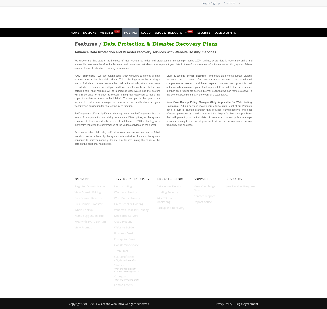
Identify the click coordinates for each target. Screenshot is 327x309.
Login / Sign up (211, 3)
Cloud (146, 32)
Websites (109, 32)
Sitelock (119, 265)
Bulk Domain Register (89, 198)
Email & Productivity (173, 32)
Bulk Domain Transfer (89, 204)
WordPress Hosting (127, 198)
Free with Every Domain (90, 221)
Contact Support (204, 196)
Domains (89, 32)
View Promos (83, 227)
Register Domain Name (90, 186)
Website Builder (124, 227)
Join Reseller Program (240, 186)
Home (75, 32)
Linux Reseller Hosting (128, 204)
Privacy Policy (223, 304)
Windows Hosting (125, 192)
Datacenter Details (168, 186)
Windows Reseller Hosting (131, 210)
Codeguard (121, 276)
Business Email (123, 233)
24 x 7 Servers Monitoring (166, 200)
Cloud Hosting (123, 221)
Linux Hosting (123, 186)
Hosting (130, 32)
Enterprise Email (124, 239)
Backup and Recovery (170, 208)
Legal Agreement (247, 304)
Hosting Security (167, 192)
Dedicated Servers (126, 215)
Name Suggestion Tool (89, 215)
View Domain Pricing (88, 192)
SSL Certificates (124, 257)
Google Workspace (126, 245)
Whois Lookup (84, 210)
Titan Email (121, 251)
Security (203, 32)
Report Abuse (203, 202)
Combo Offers (225, 32)
